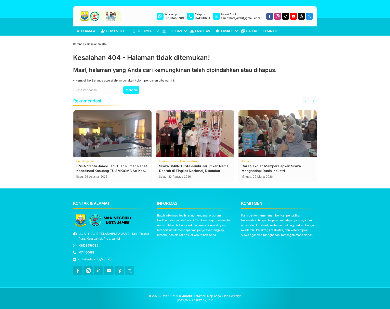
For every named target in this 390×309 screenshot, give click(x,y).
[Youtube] (293, 16)
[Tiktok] (285, 16)
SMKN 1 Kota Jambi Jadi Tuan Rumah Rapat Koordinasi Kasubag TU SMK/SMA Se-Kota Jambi (111, 170)
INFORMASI (146, 31)
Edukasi (164, 161)
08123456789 (88, 245)
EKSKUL (227, 31)
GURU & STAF (116, 31)
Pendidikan (178, 161)
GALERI (251, 31)
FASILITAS (202, 31)
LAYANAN (270, 31)
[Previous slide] (305, 100)
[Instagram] (277, 16)
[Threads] (301, 16)
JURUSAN (175, 31)
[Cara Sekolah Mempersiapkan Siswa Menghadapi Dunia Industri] (277, 133)
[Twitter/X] (309, 16)
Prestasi (192, 161)
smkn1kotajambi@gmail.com (97, 259)
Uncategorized (85, 161)
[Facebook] (269, 16)
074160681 (86, 252)
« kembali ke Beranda (88, 80)
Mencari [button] (131, 90)
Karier (245, 161)
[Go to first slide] (313, 100)
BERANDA (88, 31)
